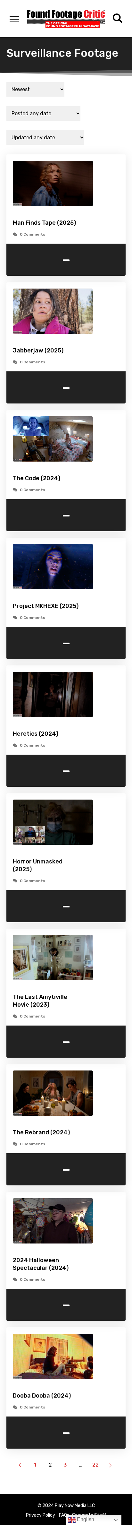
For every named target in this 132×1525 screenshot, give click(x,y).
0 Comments (32, 234)
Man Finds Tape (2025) (44, 222)
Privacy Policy (40, 1515)
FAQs (64, 1515)
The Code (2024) (36, 478)
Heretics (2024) (35, 733)
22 (95, 1465)
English (85, 1519)
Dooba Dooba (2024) (42, 1395)
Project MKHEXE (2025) (45, 606)
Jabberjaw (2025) (38, 350)
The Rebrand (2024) (41, 1132)
